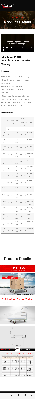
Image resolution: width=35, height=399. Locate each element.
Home (13, 17)
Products (20, 17)
